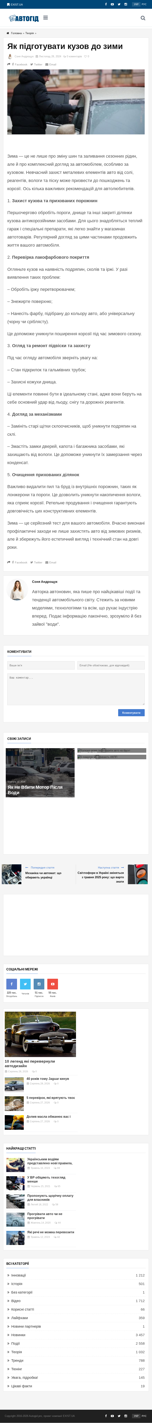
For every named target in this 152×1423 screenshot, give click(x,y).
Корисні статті (22, 1309)
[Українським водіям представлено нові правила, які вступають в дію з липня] (15, 1165)
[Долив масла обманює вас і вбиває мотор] (14, 1122)
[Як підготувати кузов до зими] (76, 101)
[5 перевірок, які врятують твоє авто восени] (14, 1103)
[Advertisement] (76, 925)
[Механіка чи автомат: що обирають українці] (11, 874)
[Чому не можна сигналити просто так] (40, 761)
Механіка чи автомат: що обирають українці (43, 875)
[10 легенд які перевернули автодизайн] (40, 1034)
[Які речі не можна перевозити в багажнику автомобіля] (15, 1238)
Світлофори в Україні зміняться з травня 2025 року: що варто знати (101, 877)
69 (58, 1168)
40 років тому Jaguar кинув (48, 1078)
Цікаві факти (21, 1386)
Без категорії (21, 1292)
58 (56, 1204)
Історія (16, 1284)
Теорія (29, 33)
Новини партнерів (26, 1326)
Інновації (18, 1275)
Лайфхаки (19, 1318)
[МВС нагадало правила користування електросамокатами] (111, 752)
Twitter (38, 64)
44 (59, 1222)
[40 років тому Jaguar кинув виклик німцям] (14, 1084)
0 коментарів (74, 56)
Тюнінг (16, 1369)
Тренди (17, 1361)
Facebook (21, 64)
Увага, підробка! (24, 1378)
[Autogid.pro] (24, 18)
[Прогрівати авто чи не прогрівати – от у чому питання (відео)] (15, 1220)
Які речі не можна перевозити (50, 1232)
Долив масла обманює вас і (48, 1116)
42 (58, 1237)
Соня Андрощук (24, 56)
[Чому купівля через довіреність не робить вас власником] (40, 752)
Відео (16, 1301)
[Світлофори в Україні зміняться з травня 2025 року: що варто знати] (138, 874)
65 (59, 1186)
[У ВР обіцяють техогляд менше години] (15, 1183)
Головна (16, 33)
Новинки (18, 1335)
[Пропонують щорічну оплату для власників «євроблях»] (15, 1201)
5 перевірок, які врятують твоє (51, 1097)
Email (52, 64)
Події (15, 1343)
